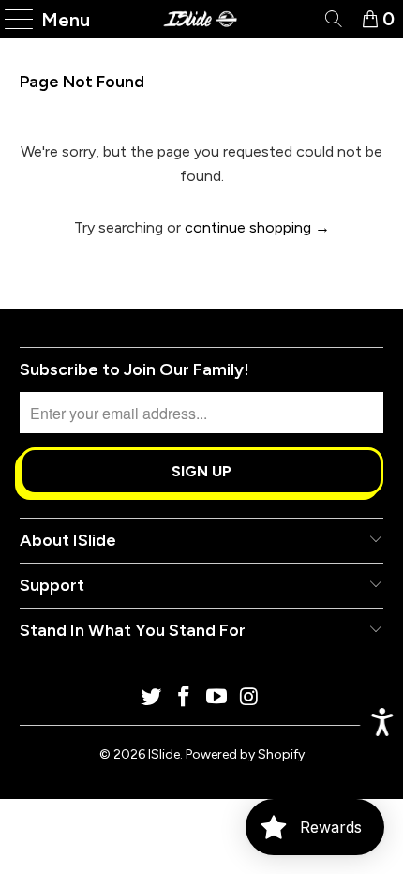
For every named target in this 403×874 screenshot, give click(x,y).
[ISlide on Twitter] (152, 698)
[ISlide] (202, 19)
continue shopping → (257, 227)
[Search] (332, 19)
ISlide (164, 754)
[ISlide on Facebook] (185, 698)
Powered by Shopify (245, 754)
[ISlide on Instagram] (249, 698)
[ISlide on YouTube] (217, 698)
